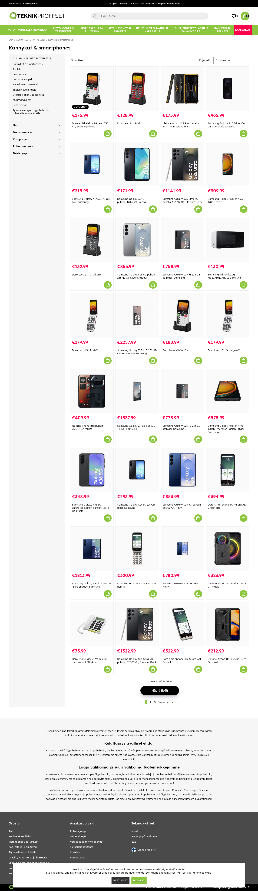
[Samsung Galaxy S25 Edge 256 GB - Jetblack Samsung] (228, 89)
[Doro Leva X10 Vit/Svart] (182, 315)
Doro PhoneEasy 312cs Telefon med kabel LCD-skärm (89, 660)
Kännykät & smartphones (60, 40)
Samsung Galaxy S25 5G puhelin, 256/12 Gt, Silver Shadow (136, 276)
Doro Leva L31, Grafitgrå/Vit (224, 350)
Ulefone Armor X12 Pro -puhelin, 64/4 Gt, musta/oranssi (181, 125)
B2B (133, 841)
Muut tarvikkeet (22, 100)
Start (11, 40)
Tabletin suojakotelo (24, 89)
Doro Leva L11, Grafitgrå (86, 274)
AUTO (11, 831)
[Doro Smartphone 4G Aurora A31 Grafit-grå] (228, 470)
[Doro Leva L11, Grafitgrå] (92, 240)
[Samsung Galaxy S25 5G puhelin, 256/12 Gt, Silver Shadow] (137, 240)
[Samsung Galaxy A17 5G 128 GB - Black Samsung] (137, 470)
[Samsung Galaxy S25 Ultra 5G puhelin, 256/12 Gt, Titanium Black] (182, 164)
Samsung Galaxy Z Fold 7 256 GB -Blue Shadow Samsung (91, 585)
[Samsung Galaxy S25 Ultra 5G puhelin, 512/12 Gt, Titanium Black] (137, 624)
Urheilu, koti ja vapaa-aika (28, 94)
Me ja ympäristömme (144, 836)
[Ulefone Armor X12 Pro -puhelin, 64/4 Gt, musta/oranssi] (182, 89)
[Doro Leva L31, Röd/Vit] (92, 315)
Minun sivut (14, 3)
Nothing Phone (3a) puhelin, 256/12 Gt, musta (88, 427)
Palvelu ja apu (78, 831)
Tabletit (17, 69)
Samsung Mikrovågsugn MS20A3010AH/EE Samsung (224, 276)
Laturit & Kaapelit (23, 79)
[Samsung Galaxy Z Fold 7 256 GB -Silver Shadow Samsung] (137, 315)
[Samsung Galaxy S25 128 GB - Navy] (182, 549)
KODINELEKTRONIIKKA (20, 836)
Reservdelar (20, 105)
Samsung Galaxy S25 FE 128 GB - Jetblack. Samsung (182, 276)
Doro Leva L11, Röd (128, 123)
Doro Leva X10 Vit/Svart (177, 350)
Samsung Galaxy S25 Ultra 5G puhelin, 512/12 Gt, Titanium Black (137, 660)
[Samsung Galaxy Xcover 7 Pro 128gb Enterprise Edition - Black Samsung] (228, 391)
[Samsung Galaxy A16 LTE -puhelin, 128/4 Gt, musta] (137, 164)
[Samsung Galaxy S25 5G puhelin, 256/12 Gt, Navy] (182, 470)
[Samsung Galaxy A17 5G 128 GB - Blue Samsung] (92, 164)
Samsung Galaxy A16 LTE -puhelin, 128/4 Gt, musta (133, 200)
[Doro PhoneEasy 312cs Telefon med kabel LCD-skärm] (92, 624)
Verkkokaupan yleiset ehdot (86, 841)
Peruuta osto (77, 857)
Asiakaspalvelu (31, 3)
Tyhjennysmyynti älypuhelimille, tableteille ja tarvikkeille (31, 112)
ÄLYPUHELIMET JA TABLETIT (30, 40)
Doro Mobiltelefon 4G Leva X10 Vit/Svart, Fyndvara (90, 125)
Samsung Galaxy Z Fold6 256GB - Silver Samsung (136, 427)
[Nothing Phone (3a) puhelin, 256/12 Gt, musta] (92, 391)
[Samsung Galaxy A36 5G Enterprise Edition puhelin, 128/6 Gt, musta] (92, 470)
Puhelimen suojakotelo (26, 84)
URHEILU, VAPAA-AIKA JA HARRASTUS (28, 857)
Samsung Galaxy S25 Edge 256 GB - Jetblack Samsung (226, 125)
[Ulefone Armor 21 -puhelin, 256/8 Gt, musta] (228, 549)
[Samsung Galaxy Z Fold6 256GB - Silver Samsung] (137, 391)
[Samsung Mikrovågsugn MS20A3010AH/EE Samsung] (228, 240)
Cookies (75, 852)
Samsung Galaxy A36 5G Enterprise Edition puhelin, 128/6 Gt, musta (90, 508)
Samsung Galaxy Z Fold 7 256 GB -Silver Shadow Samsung (137, 352)
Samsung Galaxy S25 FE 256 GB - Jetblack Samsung (182, 427)
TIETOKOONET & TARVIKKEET (23, 841)
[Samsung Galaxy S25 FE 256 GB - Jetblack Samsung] (182, 391)
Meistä (135, 831)
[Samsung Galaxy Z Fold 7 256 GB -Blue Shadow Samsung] (92, 549)
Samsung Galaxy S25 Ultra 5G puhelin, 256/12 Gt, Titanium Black (182, 200)
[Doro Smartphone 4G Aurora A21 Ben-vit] (137, 549)
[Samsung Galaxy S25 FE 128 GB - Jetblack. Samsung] (182, 240)
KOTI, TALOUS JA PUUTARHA (23, 847)
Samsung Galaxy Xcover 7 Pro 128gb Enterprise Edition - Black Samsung (226, 429)
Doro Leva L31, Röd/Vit (85, 350)
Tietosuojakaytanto (81, 847)
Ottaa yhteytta (78, 836)
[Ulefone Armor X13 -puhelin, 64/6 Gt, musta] (228, 624)
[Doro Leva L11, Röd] (137, 89)
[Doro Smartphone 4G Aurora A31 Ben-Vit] (182, 624)
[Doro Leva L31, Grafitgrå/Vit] (228, 315)
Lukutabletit (20, 74)
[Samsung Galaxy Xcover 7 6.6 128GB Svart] (228, 164)
